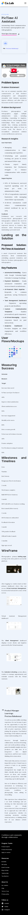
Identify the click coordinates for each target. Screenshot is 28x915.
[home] (7, 3)
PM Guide (4, 864)
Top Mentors (5, 876)
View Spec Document (9, 34)
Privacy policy (5, 894)
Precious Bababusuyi (12, 48)
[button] (25, 3)
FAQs (3, 888)
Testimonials (5, 873)
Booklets (4, 861)
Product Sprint (6, 846)
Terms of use (5, 891)
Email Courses (5, 867)
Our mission (5, 885)
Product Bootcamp (7, 849)
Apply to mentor (6, 852)
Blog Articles (5, 870)
